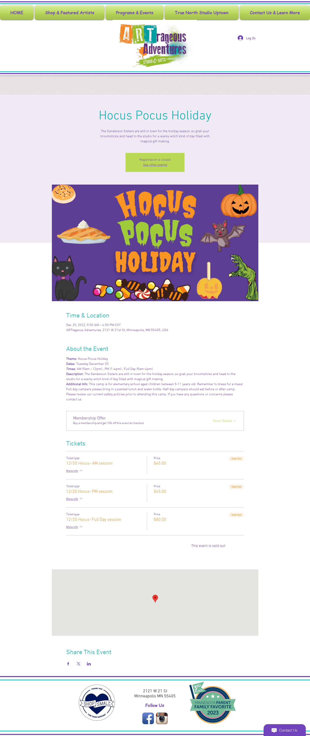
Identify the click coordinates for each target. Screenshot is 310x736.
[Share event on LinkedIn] (89, 663)
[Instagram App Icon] (162, 718)
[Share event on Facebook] (68, 663)
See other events (155, 165)
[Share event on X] (79, 663)
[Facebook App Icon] (148, 718)
